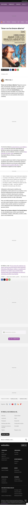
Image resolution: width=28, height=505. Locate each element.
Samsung (14, 21)
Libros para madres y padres (13, 276)
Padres (3, 430)
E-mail (18, 70)
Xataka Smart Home (5, 458)
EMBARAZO (11, 4)
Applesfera (3, 456)
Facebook (10, 70)
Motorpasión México (18, 495)
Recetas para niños (5, 423)
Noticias (3, 415)
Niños (4, 21)
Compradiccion (4, 482)
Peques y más (17, 430)
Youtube (12, 404)
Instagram (15, 404)
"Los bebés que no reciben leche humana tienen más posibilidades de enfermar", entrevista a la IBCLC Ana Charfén (13, 272)
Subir (23, 445)
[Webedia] (25, 1)
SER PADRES (4, 4)
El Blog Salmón (17, 479)
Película (8, 21)
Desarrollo (16, 421)
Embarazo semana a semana (6, 426)
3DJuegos (16, 452)
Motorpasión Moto (17, 472)
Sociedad (16, 426)
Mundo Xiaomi (4, 459)
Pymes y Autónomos (18, 480)
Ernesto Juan (9, 153)
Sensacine (16, 461)
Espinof (15, 463)
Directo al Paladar (4, 470)
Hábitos (22, 21)
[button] (9, 80)
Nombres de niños (14, 398)
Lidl (18, 21)
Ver (14, 338)
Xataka (2, 452)
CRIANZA (18, 4)
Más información (4, 503)
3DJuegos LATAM (17, 489)
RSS (18, 404)
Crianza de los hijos (18, 423)
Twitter (13, 70)
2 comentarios (5, 69)
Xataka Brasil (4, 491)
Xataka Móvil (3, 454)
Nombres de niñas (23, 398)
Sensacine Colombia (18, 493)
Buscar (26, 440)
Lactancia (3, 418)
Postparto (3, 421)
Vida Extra (16, 454)
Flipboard (15, 70)
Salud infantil (17, 415)
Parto (15, 418)
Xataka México (4, 489)
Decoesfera (3, 480)
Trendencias (3, 479)
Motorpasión (16, 470)
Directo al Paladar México (6, 495)
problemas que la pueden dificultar (10, 165)
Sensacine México (17, 491)
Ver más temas (5, 434)
